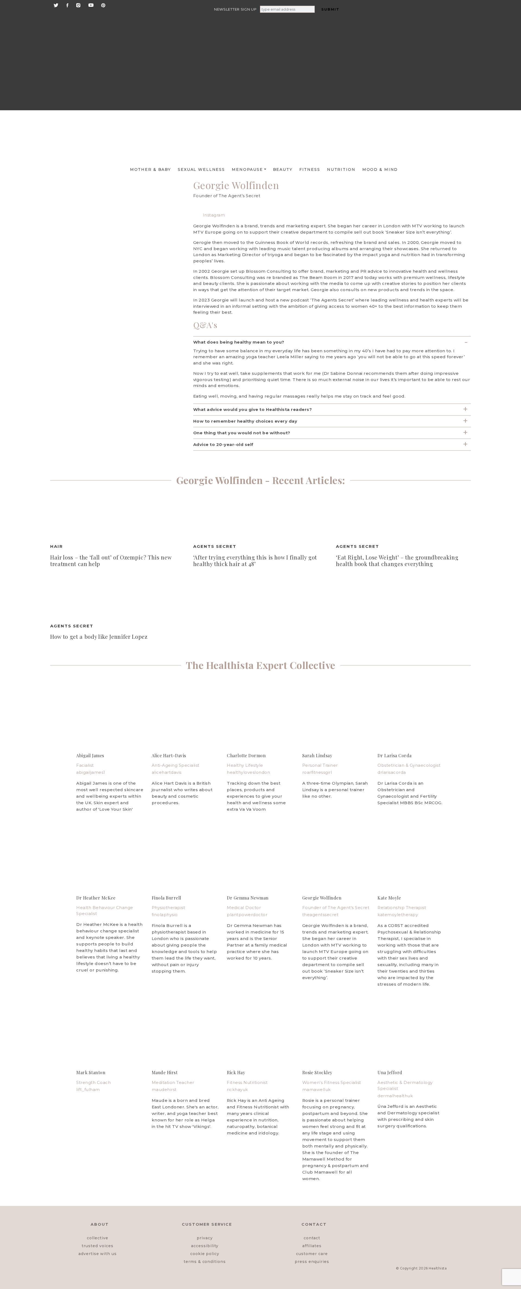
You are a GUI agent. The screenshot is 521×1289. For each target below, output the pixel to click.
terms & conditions (205, 1261)
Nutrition (341, 169)
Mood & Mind (380, 169)
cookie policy (204, 1253)
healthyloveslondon (248, 772)
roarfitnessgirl (317, 772)
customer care (312, 1253)
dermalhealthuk (395, 1095)
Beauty (283, 169)
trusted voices (97, 1245)
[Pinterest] (103, 4)
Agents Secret (214, 546)
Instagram (213, 215)
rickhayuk (237, 1089)
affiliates (311, 1245)
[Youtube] (91, 4)
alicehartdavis (167, 772)
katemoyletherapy (397, 914)
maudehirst (164, 1089)
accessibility (204, 1245)
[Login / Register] (427, 45)
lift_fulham (88, 1089)
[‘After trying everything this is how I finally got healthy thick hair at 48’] (260, 516)
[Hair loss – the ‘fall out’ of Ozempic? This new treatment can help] (117, 516)
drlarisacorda (391, 772)
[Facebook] (67, 4)
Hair (56, 546)
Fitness (309, 169)
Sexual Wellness (201, 169)
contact (312, 1237)
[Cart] (427, 87)
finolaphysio (165, 914)
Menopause (247, 169)
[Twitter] (55, 4)
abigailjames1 (90, 772)
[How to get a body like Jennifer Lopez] (117, 596)
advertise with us (97, 1253)
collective (97, 1237)
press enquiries (312, 1261)
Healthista (438, 1268)
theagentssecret (320, 914)
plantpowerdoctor (247, 914)
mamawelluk (316, 1089)
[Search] (426, 21)
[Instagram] (78, 4)
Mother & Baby (150, 169)
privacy (205, 1237)
